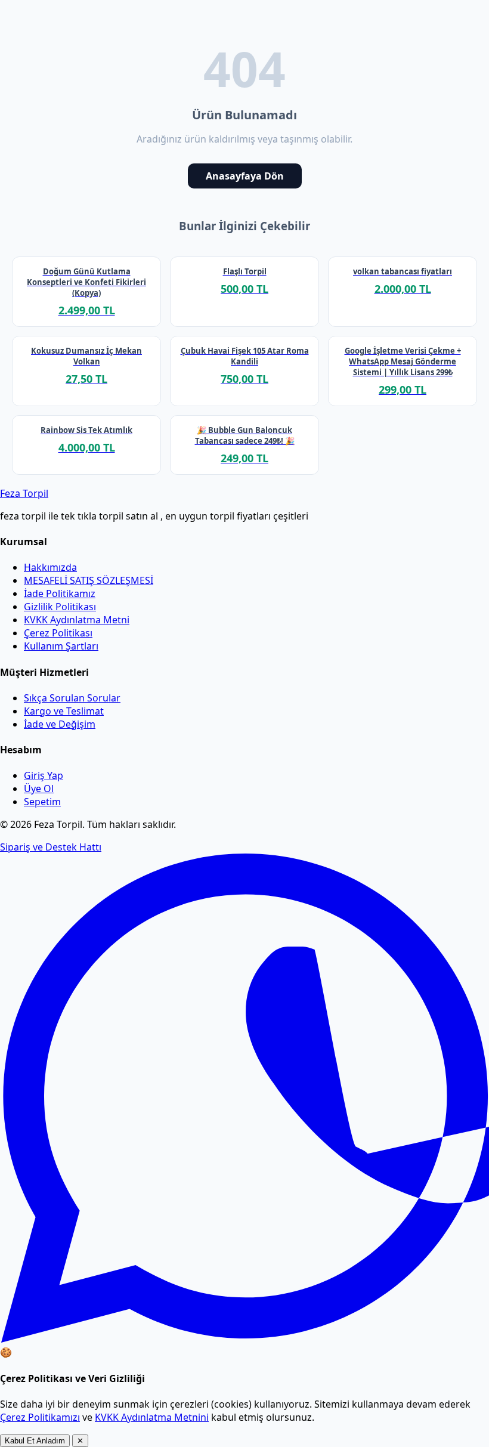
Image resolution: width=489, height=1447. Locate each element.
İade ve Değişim (59, 724)
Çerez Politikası (58, 632)
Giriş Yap (43, 775)
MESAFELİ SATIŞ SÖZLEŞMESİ (88, 580)
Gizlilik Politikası (60, 606)
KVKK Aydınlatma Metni (76, 619)
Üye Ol (39, 788)
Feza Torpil (24, 493)
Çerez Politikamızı (40, 1417)
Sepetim (42, 801)
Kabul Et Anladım (35, 1440)
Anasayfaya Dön (245, 176)
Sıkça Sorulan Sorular (72, 697)
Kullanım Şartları (61, 646)
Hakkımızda (50, 567)
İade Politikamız (59, 593)
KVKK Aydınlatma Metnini (152, 1417)
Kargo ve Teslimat (64, 711)
